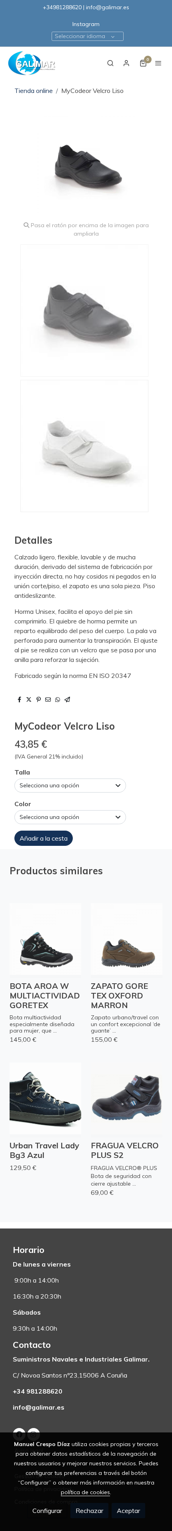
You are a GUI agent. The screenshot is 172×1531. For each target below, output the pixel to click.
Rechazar (89, 1511)
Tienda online (33, 91)
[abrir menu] (158, 63)
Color (22, 804)
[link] (32, 63)
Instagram (86, 24)
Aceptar (128, 1511)
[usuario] (126, 63)
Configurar (47, 1511)
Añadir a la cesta (44, 838)
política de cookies (85, 1492)
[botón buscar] (110, 63)
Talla (22, 772)
